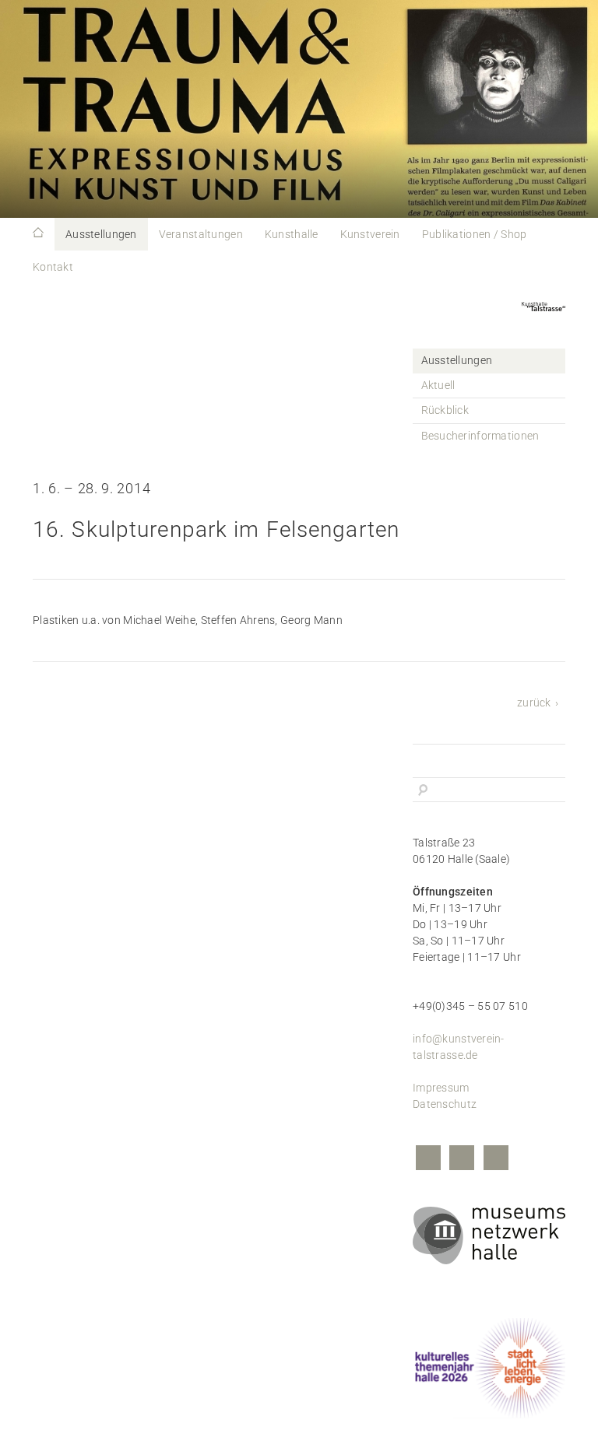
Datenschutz (445, 1104)
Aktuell (438, 385)
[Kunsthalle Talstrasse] (543, 316)
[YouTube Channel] (496, 1159)
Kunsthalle (291, 234)
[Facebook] (428, 1159)
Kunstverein (370, 234)
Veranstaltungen (201, 234)
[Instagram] (461, 1159)
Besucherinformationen (480, 435)
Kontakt (53, 267)
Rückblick (445, 410)
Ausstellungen (101, 234)
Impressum (441, 1087)
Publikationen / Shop (474, 234)
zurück (534, 702)
